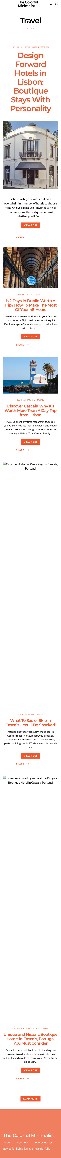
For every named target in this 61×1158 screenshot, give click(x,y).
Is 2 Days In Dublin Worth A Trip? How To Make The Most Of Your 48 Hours (31, 305)
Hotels (15, 47)
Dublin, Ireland (26, 295)
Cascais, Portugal (26, 400)
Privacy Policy (43, 1142)
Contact (22, 1142)
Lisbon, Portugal (40, 47)
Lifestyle (25, 47)
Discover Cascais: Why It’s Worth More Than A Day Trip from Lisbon (30, 410)
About (7, 1142)
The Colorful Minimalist (28, 1135)
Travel (39, 295)
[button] (56, 4)
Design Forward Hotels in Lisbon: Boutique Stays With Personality (30, 82)
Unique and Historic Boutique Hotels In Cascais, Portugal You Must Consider (30, 1039)
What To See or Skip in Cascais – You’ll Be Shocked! (30, 722)
